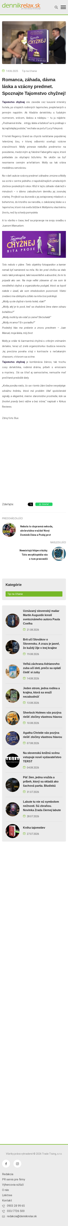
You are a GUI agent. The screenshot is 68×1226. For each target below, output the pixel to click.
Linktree (7, 1195)
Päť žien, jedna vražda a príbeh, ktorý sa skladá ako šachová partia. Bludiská (41, 781)
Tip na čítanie (29, 71)
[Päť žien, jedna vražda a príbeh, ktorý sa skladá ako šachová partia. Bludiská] (13, 784)
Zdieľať (45, 504)
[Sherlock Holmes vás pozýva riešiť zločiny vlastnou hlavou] (13, 718)
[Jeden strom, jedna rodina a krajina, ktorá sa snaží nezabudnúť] (13, 695)
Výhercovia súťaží (13, 1184)
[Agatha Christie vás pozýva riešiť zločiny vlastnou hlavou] (13, 738)
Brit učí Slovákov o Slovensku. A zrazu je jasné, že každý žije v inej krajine (41, 643)
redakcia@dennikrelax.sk (22, 1216)
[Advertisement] (34, 462)
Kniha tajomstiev (34, 827)
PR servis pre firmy (13, 1179)
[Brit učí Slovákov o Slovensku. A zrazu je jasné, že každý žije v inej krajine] (13, 647)
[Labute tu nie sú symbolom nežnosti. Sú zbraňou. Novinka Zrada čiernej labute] (13, 809)
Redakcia (7, 1174)
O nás (5, 1190)
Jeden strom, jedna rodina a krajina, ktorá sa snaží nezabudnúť (41, 692)
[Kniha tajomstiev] (13, 830)
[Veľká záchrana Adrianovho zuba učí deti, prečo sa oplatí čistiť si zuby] (13, 671)
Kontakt (7, 1200)
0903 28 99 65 (16, 1205)
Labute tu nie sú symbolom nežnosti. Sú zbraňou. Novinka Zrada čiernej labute (42, 806)
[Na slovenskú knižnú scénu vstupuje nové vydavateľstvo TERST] (13, 760)
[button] (63, 7)
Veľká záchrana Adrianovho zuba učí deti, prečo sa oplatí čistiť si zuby (42, 668)
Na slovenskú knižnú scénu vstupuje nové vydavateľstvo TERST (42, 757)
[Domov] (21, 6)
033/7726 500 (16, 1211)
